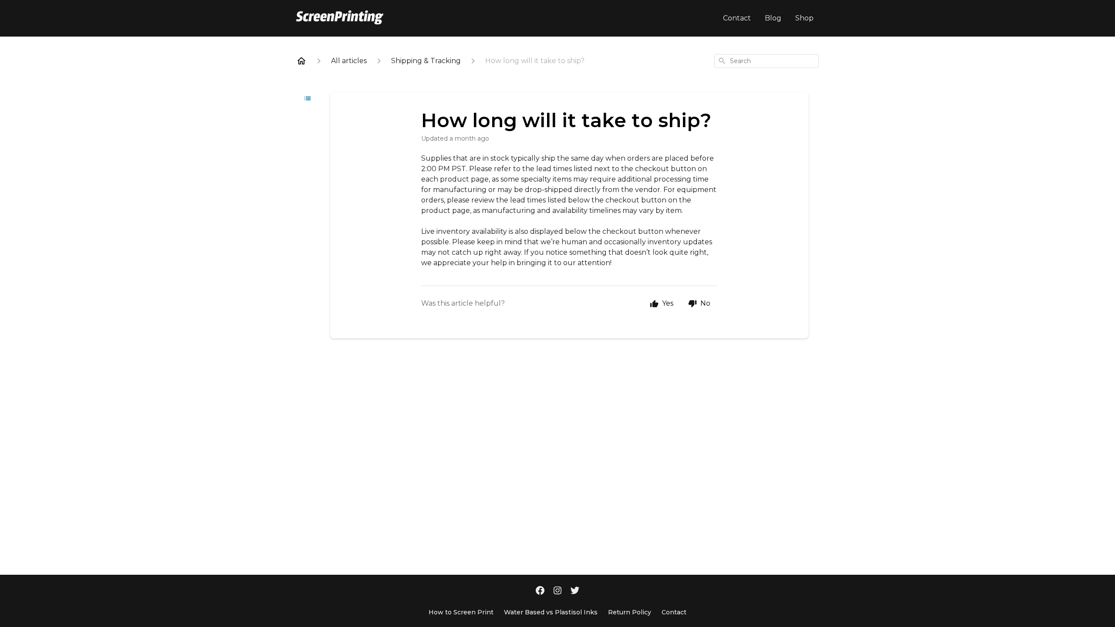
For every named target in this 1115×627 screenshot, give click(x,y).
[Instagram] (557, 591)
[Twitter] (575, 591)
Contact (737, 18)
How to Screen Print (461, 612)
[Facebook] (540, 591)
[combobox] (766, 61)
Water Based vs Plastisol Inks (551, 612)
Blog (773, 18)
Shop (804, 18)
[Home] (301, 61)
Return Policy (629, 612)
